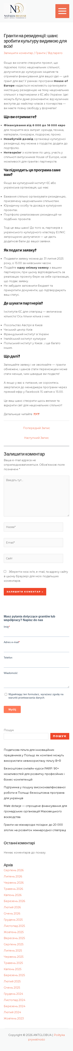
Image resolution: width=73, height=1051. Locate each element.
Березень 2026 (14, 901)
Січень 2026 (12, 913)
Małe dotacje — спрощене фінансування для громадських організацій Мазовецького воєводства (35, 811)
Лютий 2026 (12, 907)
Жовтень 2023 (14, 1018)
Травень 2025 (13, 963)
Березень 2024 (14, 1006)
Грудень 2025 (13, 919)
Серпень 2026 (14, 870)
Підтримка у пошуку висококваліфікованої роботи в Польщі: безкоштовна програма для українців (35, 793)
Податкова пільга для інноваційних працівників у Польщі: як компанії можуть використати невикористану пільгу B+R (34, 755)
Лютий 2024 (12, 1012)
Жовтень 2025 (14, 932)
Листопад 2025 (14, 926)
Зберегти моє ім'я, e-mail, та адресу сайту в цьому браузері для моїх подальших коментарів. (36, 576)
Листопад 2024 (14, 1000)
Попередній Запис (36, 428)
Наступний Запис (36, 438)
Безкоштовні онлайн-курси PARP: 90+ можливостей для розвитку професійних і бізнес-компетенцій (34, 774)
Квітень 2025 (13, 969)
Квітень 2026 (13, 895)
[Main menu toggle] (62, 11)
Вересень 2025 (14, 938)
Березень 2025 (14, 975)
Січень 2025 (12, 987)
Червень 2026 (14, 882)
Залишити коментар (18, 53)
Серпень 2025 (14, 944)
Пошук (9, 730)
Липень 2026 (13, 876)
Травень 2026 (13, 889)
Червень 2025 (14, 956)
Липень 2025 (13, 950)
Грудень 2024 (13, 994)
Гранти (40, 53)
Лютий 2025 (12, 981)
